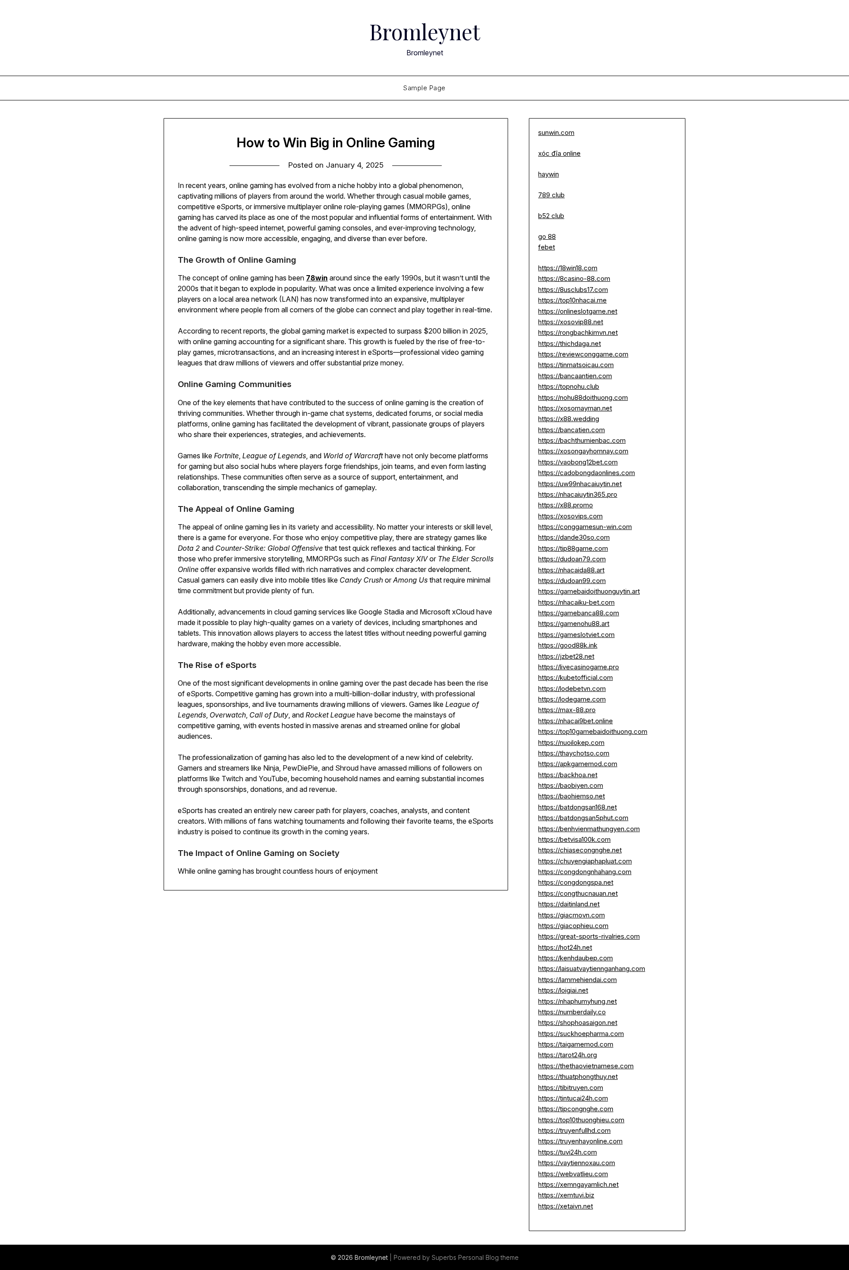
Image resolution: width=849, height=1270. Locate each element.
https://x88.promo (565, 505)
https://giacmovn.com (571, 915)
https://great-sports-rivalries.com (589, 936)
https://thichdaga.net (569, 343)
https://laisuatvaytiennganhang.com (591, 968)
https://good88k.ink (567, 645)
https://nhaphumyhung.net (577, 1001)
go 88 (547, 236)
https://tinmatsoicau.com (576, 365)
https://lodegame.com (572, 699)
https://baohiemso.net (571, 796)
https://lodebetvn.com (572, 688)
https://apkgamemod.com (577, 764)
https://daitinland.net (569, 904)
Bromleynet (424, 31)
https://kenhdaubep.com (575, 958)
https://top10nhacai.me (572, 300)
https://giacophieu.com (573, 925)
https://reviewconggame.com (583, 354)
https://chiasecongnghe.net (580, 850)
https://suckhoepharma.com (581, 1033)
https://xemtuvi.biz (566, 1195)
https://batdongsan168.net (577, 807)
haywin (548, 174)
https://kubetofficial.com (575, 677)
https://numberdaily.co (572, 1012)
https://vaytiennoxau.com (576, 1163)
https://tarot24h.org (567, 1055)
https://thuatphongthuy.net (578, 1076)
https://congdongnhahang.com (584, 871)
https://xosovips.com (570, 516)
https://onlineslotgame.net (577, 311)
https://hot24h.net (565, 947)
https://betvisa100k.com (574, 839)
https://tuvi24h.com (567, 1152)
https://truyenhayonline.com (580, 1141)
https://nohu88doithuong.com (583, 397)
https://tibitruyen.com (570, 1087)
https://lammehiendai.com (577, 979)
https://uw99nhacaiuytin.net (580, 484)
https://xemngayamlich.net (578, 1184)
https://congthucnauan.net (578, 893)
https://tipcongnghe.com (575, 1109)
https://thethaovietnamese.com (586, 1066)
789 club (551, 195)
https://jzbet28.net (566, 656)
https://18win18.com (567, 268)
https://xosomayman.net (575, 408)
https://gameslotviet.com (576, 634)
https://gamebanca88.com (578, 613)
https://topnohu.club (568, 386)
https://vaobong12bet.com (578, 462)
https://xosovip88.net (570, 322)
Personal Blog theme (488, 1257)
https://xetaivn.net (565, 1206)
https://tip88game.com (573, 548)
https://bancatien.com (571, 430)
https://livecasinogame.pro (578, 667)
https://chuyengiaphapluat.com (585, 861)
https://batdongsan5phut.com (583, 817)
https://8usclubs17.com (573, 289)
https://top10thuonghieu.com (581, 1120)
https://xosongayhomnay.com (583, 451)
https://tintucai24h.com (573, 1098)
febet (546, 247)
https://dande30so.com (574, 537)
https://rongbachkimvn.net (578, 332)
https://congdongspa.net (575, 882)
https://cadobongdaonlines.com (586, 472)
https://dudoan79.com (572, 559)
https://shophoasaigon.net (577, 1022)
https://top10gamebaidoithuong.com (592, 731)
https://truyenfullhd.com (574, 1130)
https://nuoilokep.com (571, 742)
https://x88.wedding (568, 418)
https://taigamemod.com (575, 1044)
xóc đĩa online (559, 153)
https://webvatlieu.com (573, 1174)
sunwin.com (556, 132)
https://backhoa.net (567, 775)
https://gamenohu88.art (573, 623)
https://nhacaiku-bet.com (576, 602)
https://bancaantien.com (575, 376)
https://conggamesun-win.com (585, 526)
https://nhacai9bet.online (575, 721)
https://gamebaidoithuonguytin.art (589, 591)
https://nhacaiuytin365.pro (577, 494)
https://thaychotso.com (573, 753)
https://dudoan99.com (572, 580)
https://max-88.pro (567, 710)
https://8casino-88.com (574, 278)
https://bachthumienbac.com (582, 440)
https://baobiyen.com (570, 785)
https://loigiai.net (563, 990)
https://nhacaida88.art (571, 570)
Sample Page (424, 88)
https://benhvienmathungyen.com (589, 829)
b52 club (551, 215)
